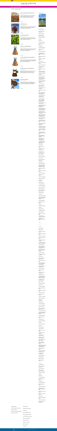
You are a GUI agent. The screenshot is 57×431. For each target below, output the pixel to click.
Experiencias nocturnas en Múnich (42, 56)
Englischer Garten (41, 182)
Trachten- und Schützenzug (25, 46)
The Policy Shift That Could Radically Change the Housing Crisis (42, 106)
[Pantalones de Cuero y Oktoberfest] (15, 73)
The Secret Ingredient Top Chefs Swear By (42, 103)
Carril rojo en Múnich (41, 33)
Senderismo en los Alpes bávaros (42, 59)
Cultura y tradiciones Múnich (26, 412)
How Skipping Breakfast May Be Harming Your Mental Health (42, 142)
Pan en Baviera (41, 144)
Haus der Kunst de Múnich (42, 195)
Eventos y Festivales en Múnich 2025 (27, 13)
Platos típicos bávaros (41, 244)
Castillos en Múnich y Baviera (27, 408)
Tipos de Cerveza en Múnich (41, 146)
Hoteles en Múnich (41, 328)
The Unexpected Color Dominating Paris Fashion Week (42, 133)
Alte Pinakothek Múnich (42, 200)
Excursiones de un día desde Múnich (42, 67)
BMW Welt (40, 204)
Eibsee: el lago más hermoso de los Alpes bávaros (41, 343)
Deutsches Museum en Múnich (42, 202)
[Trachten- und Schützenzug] (15, 51)
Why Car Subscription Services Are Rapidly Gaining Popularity (41, 100)
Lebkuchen (40, 207)
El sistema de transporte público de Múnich (42, 190)
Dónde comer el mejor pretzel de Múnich (42, 86)
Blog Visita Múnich (23, 14)
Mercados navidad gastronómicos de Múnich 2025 (42, 54)
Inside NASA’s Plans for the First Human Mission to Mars (42, 121)
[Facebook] (12, 0)
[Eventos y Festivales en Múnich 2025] (15, 17)
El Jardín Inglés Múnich (42, 42)
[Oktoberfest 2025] (15, 28)
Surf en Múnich (41, 284)
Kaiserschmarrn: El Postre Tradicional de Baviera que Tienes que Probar (42, 346)
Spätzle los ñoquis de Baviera (41, 348)
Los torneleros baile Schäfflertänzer (41, 353)
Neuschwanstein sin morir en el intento (42, 88)
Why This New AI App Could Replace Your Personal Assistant (41, 139)
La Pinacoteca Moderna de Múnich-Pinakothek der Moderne (42, 198)
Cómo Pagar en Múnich (42, 210)
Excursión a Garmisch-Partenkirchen (42, 149)
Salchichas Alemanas (41, 355)
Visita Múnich (28, 3)
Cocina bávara (25, 410)
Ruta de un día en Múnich (42, 296)
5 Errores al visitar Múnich (42, 51)
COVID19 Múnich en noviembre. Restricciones (42, 216)
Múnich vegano (41, 229)
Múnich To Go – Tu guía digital (42, 214)
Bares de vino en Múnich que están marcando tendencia (42, 81)
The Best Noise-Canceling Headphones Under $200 (42, 127)
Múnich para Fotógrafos (42, 156)
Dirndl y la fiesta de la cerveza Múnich (27, 57)
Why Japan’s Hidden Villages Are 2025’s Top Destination (42, 136)
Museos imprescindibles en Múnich (42, 63)
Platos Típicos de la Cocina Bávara (42, 171)
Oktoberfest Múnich (24, 79)
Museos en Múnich (41, 358)
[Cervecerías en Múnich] (15, 39)
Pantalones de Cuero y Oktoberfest (27, 68)
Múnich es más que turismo (41, 49)
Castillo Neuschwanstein (42, 163)
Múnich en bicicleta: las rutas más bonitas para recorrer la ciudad (42, 93)
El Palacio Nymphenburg (42, 205)
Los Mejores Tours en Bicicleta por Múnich (41, 153)
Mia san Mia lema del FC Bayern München (42, 340)
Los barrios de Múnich (42, 303)
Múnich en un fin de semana (41, 175)
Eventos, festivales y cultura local (27, 416)
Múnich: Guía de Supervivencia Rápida (41, 35)
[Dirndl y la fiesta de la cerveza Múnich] (15, 62)
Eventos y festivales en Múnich (27, 414)
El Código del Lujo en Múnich (41, 44)
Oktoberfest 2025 (23, 24)
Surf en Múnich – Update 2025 (42, 90)
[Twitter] (13, 429)
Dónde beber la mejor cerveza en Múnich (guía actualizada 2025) (42, 78)
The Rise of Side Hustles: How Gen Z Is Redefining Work (42, 130)
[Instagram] (11, 0)
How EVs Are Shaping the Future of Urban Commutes (42, 124)
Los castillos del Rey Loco (42, 185)
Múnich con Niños (41, 281)
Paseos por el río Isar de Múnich (42, 69)
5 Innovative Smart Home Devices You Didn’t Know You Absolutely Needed (42, 109)
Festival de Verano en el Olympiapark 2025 (42, 96)
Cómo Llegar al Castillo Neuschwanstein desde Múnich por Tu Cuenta (42, 166)
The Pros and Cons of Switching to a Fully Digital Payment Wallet (42, 112)
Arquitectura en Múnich (42, 37)
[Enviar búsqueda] (45, 0)
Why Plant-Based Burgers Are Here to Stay (42, 118)
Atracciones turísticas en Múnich (42, 168)
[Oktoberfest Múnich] (15, 84)
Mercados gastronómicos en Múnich (42, 74)
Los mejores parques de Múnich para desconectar (42, 71)
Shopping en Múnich (41, 274)
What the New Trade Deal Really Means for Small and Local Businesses (42, 115)
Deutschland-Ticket (41, 192)
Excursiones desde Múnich (26, 418)
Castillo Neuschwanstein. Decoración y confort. (42, 351)
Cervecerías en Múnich (24, 35)
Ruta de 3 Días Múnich (42, 178)
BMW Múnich (40, 40)
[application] (42, 20)
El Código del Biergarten (42, 47)
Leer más (22, 77)
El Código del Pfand (41, 29)
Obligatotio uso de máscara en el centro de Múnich (42, 219)
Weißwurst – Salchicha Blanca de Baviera (42, 337)
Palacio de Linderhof (41, 188)
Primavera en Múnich (41, 268)
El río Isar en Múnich (41, 252)
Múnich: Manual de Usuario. (41, 360)
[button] (42, 20)
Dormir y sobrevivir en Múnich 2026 (41, 31)
